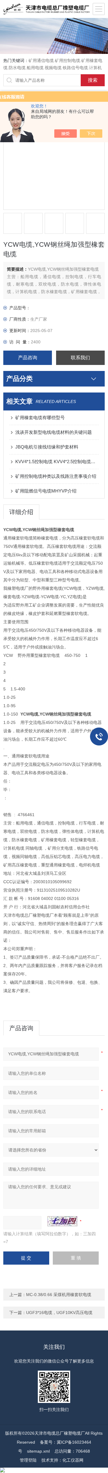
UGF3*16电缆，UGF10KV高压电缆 (59, 1312)
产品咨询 (27, 357)
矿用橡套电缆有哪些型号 (40, 417)
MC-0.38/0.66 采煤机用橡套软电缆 (58, 1294)
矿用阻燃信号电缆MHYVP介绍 (45, 490)
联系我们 (80, 357)
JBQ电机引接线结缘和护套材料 (46, 446)
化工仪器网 (72, 1460)
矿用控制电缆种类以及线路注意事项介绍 (55, 476)
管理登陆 (28, 1460)
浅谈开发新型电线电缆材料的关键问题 (53, 432)
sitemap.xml (38, 1451)
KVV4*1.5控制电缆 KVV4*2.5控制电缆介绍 (57, 461)
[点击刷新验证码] (62, 1221)
